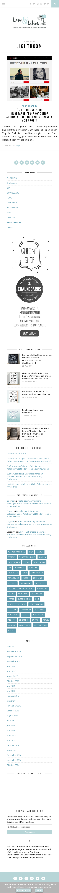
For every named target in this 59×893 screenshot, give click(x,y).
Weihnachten (40, 625)
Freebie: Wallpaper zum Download (33, 411)
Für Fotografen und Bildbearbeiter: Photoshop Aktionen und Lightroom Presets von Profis (29, 115)
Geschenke (40, 583)
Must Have (39, 609)
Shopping (24, 620)
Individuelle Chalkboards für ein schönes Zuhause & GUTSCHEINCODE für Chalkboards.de (37, 359)
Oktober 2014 (13, 765)
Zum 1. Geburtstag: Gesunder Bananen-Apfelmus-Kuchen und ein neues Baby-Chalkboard (25, 476)
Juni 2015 (11, 725)
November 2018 (14, 651)
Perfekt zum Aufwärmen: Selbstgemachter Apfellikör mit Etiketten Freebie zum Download (28, 467)
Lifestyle (12, 609)
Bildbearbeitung (27, 557)
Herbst (11, 594)
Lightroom (25, 609)
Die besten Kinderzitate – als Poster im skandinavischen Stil (36, 393)
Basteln (11, 557)
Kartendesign (24, 599)
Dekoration (39, 562)
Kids (37, 599)
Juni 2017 (11, 666)
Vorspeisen (24, 625)
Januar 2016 (12, 700)
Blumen (42, 557)
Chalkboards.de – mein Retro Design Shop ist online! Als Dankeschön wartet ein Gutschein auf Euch (35, 432)
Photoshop (38, 615)
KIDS (9, 212)
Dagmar (18, 145)
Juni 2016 (11, 686)
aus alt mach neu (16, 552)
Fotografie (13, 578)
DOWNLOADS (13, 192)
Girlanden (42, 589)
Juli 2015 (10, 720)
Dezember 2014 (14, 755)
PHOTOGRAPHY (29, 106)
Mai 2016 (11, 691)
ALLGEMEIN (12, 178)
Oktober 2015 (13, 710)
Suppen (35, 620)
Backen (39, 552)
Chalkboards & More (16, 453)
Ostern (25, 615)
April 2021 (11, 646)
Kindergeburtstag (17, 604)
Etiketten (33, 568)
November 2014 (14, 760)
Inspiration (36, 594)
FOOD (9, 197)
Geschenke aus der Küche (21, 589)
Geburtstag (25, 583)
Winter (11, 630)
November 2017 (14, 661)
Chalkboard (12, 183)
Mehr (39, 890)
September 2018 (14, 656)
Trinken (12, 625)
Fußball (12, 583)
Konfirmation (36, 604)
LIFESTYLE (11, 217)
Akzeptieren (23, 890)
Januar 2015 (12, 750)
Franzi (9, 511)
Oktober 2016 (13, 681)
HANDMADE (12, 202)
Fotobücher (37, 573)
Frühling (37, 578)
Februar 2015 (13, 745)
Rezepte (12, 620)
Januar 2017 (12, 676)
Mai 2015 (11, 730)
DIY (8, 188)
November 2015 (14, 705)
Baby (31, 552)
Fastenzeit (13, 573)
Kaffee (11, 599)
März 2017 (11, 671)
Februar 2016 (13, 696)
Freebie (26, 578)
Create (26, 562)
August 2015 (12, 715)
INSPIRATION (12, 207)
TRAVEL (10, 227)
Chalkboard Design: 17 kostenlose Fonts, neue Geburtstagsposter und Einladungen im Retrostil (29, 460)
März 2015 (11, 740)
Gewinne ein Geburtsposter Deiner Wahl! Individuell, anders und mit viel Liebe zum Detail (36, 376)
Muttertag (13, 615)
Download (20, 568)
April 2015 (11, 735)
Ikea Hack (22, 594)
